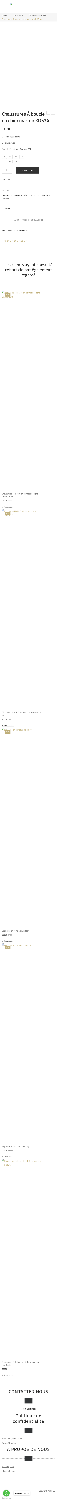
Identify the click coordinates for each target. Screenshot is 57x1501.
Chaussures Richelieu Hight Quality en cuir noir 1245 (20, 1363)
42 (15, 241)
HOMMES (18, 15)
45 (25, 241)
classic (30, 195)
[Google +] (26, 208)
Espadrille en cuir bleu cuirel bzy (15, 930)
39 (4, 241)
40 (8, 241)
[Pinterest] (22, 208)
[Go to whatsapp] (6, 1493)
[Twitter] (18, 208)
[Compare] (38, 295)
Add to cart (28, 170)
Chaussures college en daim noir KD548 (53, 113)
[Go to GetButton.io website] (6, 1498)
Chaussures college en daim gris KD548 (48, 113)
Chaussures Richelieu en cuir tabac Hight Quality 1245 (20, 495)
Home (4, 15)
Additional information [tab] (28, 220)
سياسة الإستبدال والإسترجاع (13, 1438)
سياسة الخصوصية (9, 1443)
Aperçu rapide (38, 486)
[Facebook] (13, 208)
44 (21, 241)
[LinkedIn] (30, 208)
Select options (9, 507)
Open (50, 6)
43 (18, 241)
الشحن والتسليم (8, 1467)
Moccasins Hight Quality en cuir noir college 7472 (21, 714)
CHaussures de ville (37, 15)
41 (11, 241)
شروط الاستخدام (8, 1471)
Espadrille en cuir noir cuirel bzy (15, 1146)
